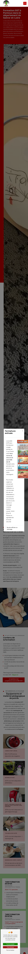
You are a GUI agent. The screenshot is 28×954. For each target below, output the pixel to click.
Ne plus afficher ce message (12, 528)
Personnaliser (10, 950)
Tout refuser (10, 947)
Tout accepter (10, 944)
